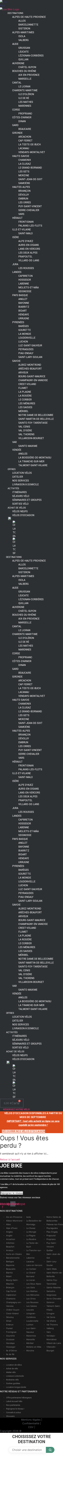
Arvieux (9, 1250)
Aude (15, 44)
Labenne (30, 1258)
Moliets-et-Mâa (33, 1347)
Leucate (30, 1309)
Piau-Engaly (52, 1232)
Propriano (51, 1239)
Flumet (9, 1328)
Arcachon (10, 1239)
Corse (16, 109)
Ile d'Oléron (11, 1350)
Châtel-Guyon (12, 1309)
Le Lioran (30, 1280)
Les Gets (30, 1287)
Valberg (23, 40)
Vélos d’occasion (23, 515)
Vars (48, 1332)
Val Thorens (52, 1324)
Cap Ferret (11, 1291)
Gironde (17, 132)
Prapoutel (51, 1235)
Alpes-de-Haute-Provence (29, 16)
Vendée (16, 449)
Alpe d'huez (11, 1228)
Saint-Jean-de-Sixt (30, 179)
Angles (9, 1232)
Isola (28, 1217)
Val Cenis (50, 1317)
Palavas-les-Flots (54, 1224)
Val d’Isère (51, 1321)
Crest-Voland (12, 1313)
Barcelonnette (13, 1258)
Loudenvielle (32, 1321)
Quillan (49, 1250)
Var (14, 442)
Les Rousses (26, 268)
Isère (15, 237)
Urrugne (50, 1313)
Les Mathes (31, 1291)
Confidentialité (30, 1423)
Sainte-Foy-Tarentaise (33, 422)
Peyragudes (52, 1228)
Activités (12, 1032)
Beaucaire (24, 129)
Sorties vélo (20, 503)
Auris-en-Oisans (14, 1254)
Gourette (10, 1335)
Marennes (24, 105)
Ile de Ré (10, 1354)
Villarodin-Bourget (31, 438)
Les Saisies (31, 1306)
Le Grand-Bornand (30, 167)
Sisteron (50, 1302)
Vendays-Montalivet (31, 152)
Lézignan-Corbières (31, 55)
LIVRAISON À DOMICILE (25, 484)
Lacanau (30, 1261)
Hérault (17, 217)
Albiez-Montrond (14, 1220)
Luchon (29, 1324)
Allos (8, 1224)
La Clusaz (30, 1228)
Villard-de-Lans (28, 260)
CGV (30, 1427)
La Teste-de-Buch (29, 144)
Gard (15, 125)
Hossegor (10, 1347)
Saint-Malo (25, 233)
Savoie (16, 360)
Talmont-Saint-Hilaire (32, 465)
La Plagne (30, 1235)
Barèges (10, 1261)
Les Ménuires (32, 1295)
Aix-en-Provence (14, 1217)
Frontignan (11, 1332)
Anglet (9, 1235)
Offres (12, 469)
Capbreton (11, 1295)
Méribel (29, 1343)
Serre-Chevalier (28, 210)
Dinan (22, 121)
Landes (16, 272)
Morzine (30, 1350)
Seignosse (51, 1295)
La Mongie (31, 1232)
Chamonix (10, 1298)
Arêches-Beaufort (30, 368)
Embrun (9, 1324)
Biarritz (9, 1272)
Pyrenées (18, 322)
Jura (15, 264)
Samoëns (50, 1291)
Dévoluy (10, 1317)
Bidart (9, 1276)
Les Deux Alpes (33, 1284)
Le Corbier (31, 1269)
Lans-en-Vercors (34, 1265)
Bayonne (10, 1265)
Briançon (10, 1287)
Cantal (16, 82)
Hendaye (10, 1343)
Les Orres (31, 1298)
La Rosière (31, 1239)
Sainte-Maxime (27, 446)
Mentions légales (31, 1419)
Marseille (24, 78)
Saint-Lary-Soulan (30, 357)
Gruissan (10, 1339)
